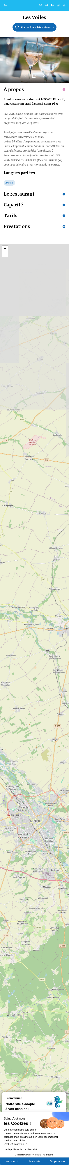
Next (43, 77)
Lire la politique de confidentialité (20, 1149)
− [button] (5, 254)
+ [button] (5, 248)
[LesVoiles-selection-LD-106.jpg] (34, 60)
